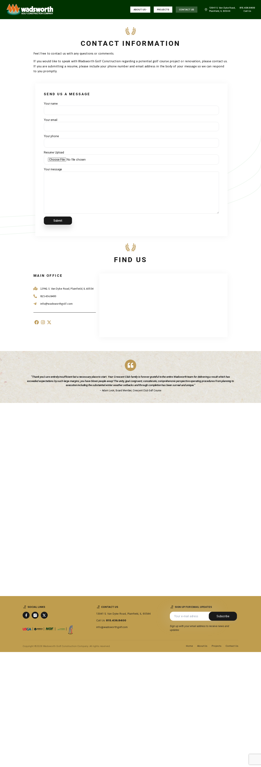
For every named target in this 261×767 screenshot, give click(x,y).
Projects (216, 645)
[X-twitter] (49, 322)
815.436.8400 (116, 620)
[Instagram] (43, 322)
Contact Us (232, 645)
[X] (44, 615)
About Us (202, 645)
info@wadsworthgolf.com (111, 627)
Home (189, 645)
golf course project (166, 61)
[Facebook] (36, 322)
